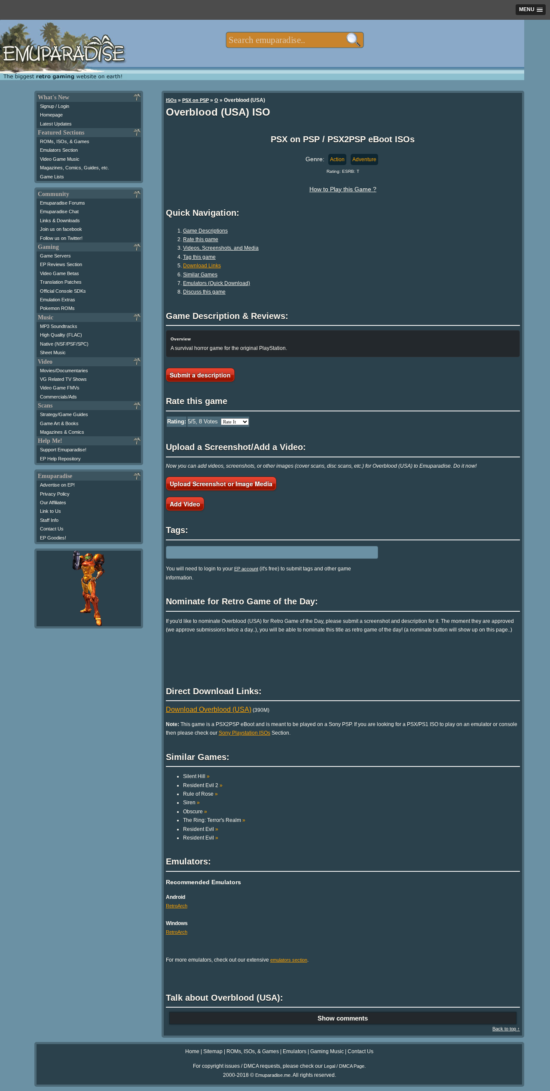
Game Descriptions (205, 231)
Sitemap (213, 1051)
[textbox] (295, 40)
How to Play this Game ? (342, 189)
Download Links (202, 266)
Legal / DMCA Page (344, 1066)
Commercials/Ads (58, 396)
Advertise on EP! (57, 484)
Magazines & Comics (62, 432)
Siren (191, 803)
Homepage (51, 114)
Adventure (364, 159)
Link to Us (50, 511)
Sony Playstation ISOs (244, 733)
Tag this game (199, 257)
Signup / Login (54, 106)
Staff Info (49, 520)
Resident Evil (200, 829)
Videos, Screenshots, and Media (221, 248)
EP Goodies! (53, 537)
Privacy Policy (55, 493)
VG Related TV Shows (63, 379)
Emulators (294, 1051)
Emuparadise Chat (59, 211)
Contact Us (52, 528)
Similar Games (200, 275)
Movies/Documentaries (64, 370)
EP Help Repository (60, 458)
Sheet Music (53, 352)
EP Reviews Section (61, 264)
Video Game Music (59, 159)
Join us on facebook (61, 229)
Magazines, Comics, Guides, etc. (74, 167)
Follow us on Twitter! (61, 238)
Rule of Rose (200, 794)
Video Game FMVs (59, 387)
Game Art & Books (59, 423)
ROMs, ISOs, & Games (64, 141)
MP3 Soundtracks (58, 326)
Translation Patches (61, 282)
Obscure (195, 812)
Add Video (185, 504)
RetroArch (176, 905)
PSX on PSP (195, 100)
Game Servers (55, 255)
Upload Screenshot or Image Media (221, 483)
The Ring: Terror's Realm (214, 820)
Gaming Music (327, 1051)
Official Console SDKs (63, 291)
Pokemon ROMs (57, 308)
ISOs (171, 100)
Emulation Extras (57, 299)
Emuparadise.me (272, 1075)
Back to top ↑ (506, 1028)
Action (337, 159)
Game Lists (52, 176)
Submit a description (200, 375)
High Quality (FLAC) (61, 334)
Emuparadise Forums (62, 202)
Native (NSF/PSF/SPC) (64, 343)
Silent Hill (196, 776)
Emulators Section (59, 150)
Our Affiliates (53, 502)
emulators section (288, 959)
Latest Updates (56, 123)
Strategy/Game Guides (64, 414)
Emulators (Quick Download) (216, 283)
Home (192, 1051)
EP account (246, 568)
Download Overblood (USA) (208, 709)
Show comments (343, 1018)
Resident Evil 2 (203, 785)
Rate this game (200, 239)
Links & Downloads (60, 220)
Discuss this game (204, 292)
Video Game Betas (59, 273)
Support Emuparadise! (63, 449)
